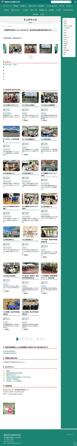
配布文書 (35, 14)
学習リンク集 (33, 10)
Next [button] (56, 48)
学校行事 (61, 6)
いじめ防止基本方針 (51, 6)
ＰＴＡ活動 (25, 10)
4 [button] (25, 339)
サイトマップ (70, 434)
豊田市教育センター (11, 375)
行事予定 (58, 10)
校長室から (23, 6)
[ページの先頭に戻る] (75, 444)
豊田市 (8, 371)
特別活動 (6, 10)
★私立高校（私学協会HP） (10, 353)
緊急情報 (51, 10)
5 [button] (28, 339)
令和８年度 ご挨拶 (11, 64)
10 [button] (37, 339)
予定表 (42, 14)
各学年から (69, 6)
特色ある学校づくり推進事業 (36, 6)
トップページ (8, 6)
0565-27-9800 (10, 439)
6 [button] (31, 339)
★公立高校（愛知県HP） (9, 351)
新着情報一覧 (43, 10)
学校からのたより (15, 10)
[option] (30, 48)
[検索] (70, 2)
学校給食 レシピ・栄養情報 (13, 381)
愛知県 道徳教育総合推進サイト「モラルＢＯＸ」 (18, 377)
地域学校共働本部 (68, 10)
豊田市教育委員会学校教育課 (14, 373)
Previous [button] (4, 48)
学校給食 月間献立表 (12, 379)
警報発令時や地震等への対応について (15, 362)
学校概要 (15, 6)
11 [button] (41, 339)
